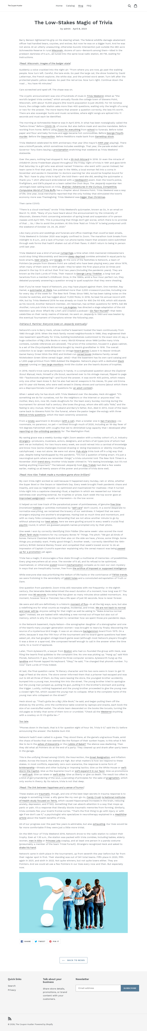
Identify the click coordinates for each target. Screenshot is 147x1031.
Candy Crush (94, 797)
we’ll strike (59, 774)
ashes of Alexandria (48, 744)
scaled (53, 565)
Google (58, 260)
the (36, 431)
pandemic (55, 431)
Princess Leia (53, 840)
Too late (23, 721)
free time (115, 504)
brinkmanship (26, 767)
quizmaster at (41, 290)
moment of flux (79, 604)
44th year (103, 142)
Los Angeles (70, 307)
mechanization (74, 565)
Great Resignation (100, 757)
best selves (51, 521)
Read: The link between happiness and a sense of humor (51, 787)
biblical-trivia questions (32, 414)
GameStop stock (104, 136)
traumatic (44, 793)
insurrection (48, 136)
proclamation (60, 149)
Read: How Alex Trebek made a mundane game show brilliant (54, 474)
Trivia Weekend (95, 96)
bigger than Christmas (92, 197)
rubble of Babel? (77, 744)
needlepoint (81, 180)
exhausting (99, 824)
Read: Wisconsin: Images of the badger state (45, 63)
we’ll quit (27, 774)
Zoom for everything (68, 129)
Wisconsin (57, 50)
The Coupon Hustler (25, 1024)
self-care (77, 507)
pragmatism (112, 778)
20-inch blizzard (80, 159)
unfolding (43, 431)
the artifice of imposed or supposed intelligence (99, 568)
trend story (44, 461)
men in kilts (35, 840)
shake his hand (27, 847)
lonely (31, 421)
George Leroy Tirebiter (89, 273)
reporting (24, 431)
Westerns (106, 711)
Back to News (76, 960)
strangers (24, 441)
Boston (68, 651)
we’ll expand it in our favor (90, 771)
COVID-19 (50, 126)
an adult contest (82, 388)
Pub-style (81, 451)
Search (12, 985)
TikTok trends (119, 574)
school (91, 129)
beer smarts (41, 260)
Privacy (12, 990)
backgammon (90, 631)
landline (23, 661)
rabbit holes (71, 578)
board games (81, 350)
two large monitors (52, 364)
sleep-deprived (76, 256)
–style (29, 534)
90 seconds (39, 594)
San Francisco (108, 421)
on (31, 431)
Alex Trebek (89, 465)
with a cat (68, 421)
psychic (23, 525)
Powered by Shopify (44, 1024)
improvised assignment (32, 498)
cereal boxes (84, 354)
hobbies (37, 507)
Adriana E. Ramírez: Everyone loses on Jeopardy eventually (53, 324)
